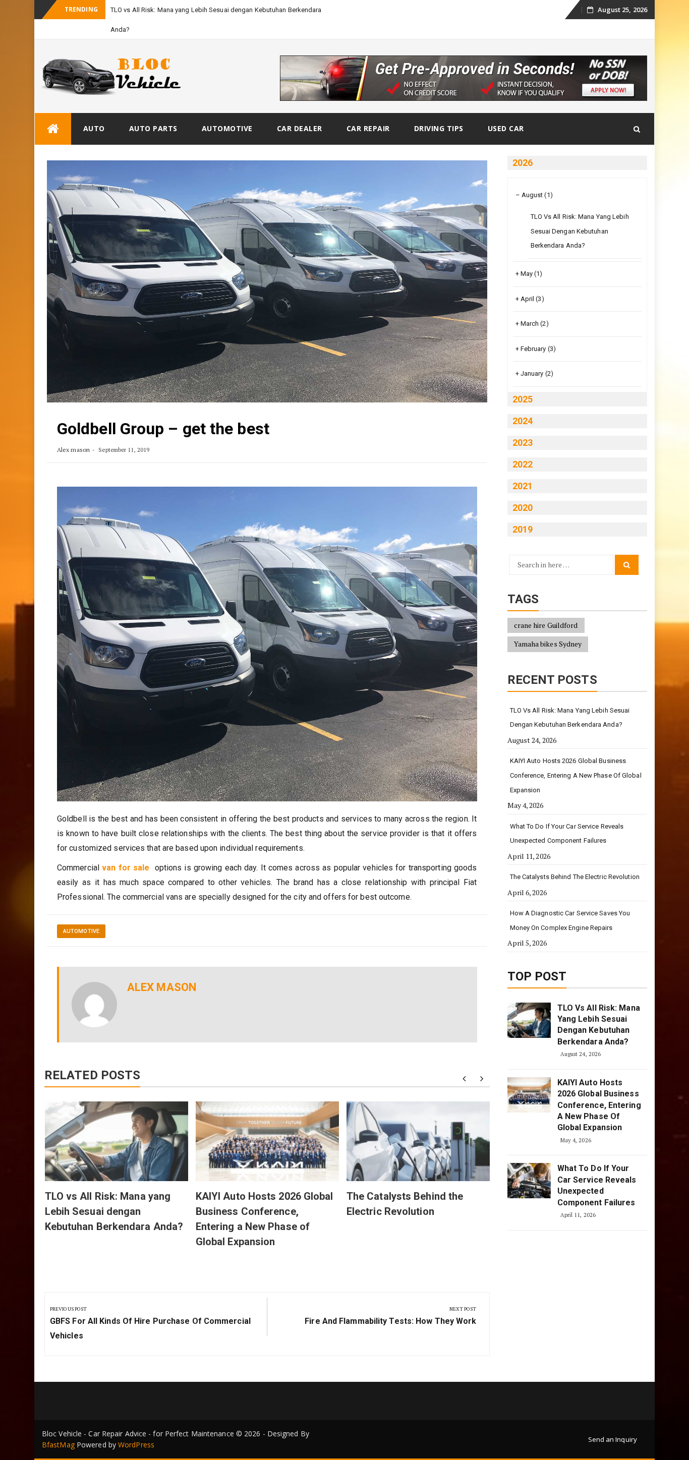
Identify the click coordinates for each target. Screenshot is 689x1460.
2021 (522, 486)
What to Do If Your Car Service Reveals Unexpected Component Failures (567, 834)
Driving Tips (439, 128)
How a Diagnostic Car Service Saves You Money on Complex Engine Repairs (570, 920)
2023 (522, 442)
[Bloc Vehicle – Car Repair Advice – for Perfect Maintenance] (53, 129)
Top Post (537, 976)
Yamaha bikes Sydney (548, 644)
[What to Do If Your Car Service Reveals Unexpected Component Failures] (529, 1180)
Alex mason (73, 449)
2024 (522, 421)
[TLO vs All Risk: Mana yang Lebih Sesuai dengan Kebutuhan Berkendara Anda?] (529, 1020)
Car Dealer (299, 128)
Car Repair (368, 128)
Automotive (227, 128)
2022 (522, 464)
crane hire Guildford (546, 625)
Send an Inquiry (613, 1439)
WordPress (136, 1444)
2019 (522, 529)
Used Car (506, 128)
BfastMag (58, 1444)
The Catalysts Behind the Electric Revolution (575, 877)
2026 (522, 162)
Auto (94, 128)
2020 (522, 507)
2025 (522, 399)
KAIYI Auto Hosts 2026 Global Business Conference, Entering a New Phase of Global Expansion (576, 775)
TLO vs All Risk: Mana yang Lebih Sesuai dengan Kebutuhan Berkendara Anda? (114, 1211)
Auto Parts (153, 128)
